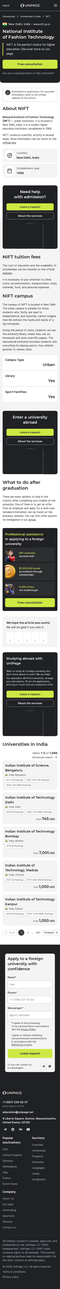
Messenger (15, 1008)
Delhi (17, 806)
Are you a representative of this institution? (28, 73)
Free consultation (30, 64)
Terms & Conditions (14, 1271)
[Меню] (53, 5)
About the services (30, 215)
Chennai (19, 874)
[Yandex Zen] (12, 1129)
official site (9, 142)
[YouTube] (28, 1129)
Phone (12, 992)
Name (11, 977)
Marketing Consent (22, 1044)
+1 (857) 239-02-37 (15, 1102)
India (11, 774)
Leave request (30, 1053)
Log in (6, 5)
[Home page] (30, 5)
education (18, 1112)
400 (38, 932)
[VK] (20, 1129)
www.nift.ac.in (41, 24)
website (7, 273)
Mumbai (19, 840)
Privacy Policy (28, 1029)
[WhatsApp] (49, 1066)
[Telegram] (43, 1066)
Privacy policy (11, 1276)
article (32, 519)
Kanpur (19, 908)
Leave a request (30, 206)
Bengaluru (20, 774)
